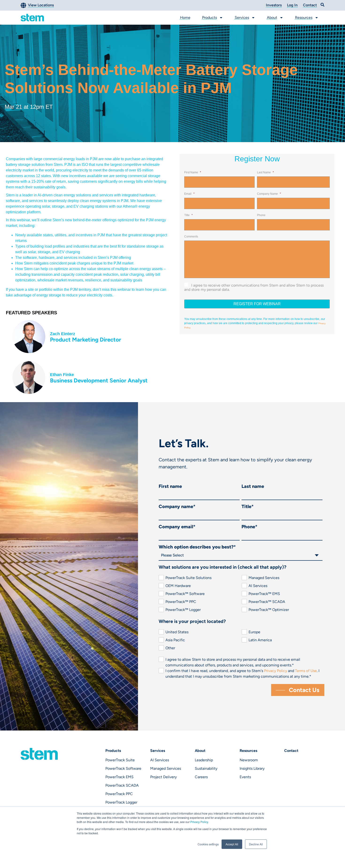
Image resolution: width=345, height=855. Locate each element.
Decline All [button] (256, 844)
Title (188, 215)
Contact (291, 750)
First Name (192, 172)
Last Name (265, 172)
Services (242, 17)
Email (189, 193)
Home (185, 17)
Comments (191, 236)
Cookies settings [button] (208, 844)
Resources (303, 17)
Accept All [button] (232, 844)
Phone (261, 215)
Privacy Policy (199, 822)
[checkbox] (240, 594)
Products (209, 17)
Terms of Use (306, 670)
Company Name (269, 193)
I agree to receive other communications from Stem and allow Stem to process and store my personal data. (254, 287)
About (272, 17)
